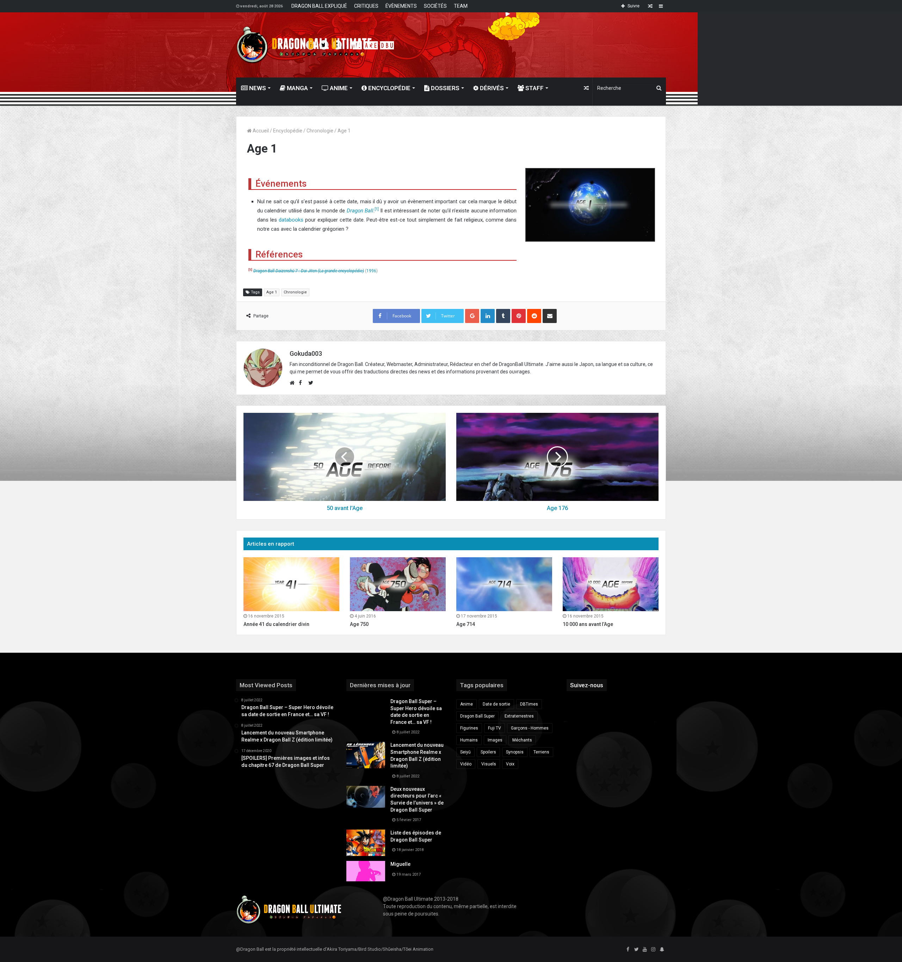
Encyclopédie (388, 88)
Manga (296, 88)
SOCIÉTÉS (435, 6)
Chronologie (320, 131)
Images (495, 740)
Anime (338, 88)
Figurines (469, 728)
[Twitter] (636, 949)
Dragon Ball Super (477, 716)
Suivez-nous (586, 685)
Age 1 (271, 292)
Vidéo (465, 764)
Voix (510, 764)
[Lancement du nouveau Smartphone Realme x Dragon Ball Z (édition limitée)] (365, 755)
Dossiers (444, 88)
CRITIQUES (366, 6)
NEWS (257, 88)
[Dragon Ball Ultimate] (304, 44)
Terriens (541, 752)
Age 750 (359, 624)
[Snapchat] (661, 949)
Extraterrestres (519, 716)
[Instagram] (653, 949)
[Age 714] (504, 584)
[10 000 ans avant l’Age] (611, 584)
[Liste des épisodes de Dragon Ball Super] (365, 843)
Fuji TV (494, 728)
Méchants (522, 740)
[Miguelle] (365, 871)
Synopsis (515, 752)
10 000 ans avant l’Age (588, 624)
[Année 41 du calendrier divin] (291, 584)
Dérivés (491, 88)
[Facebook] (628, 949)
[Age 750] (398, 584)
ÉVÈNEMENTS (401, 6)
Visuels (488, 764)
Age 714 (465, 624)
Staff (534, 88)
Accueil (260, 131)
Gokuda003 (306, 353)
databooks (291, 220)
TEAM (461, 6)
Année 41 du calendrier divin (276, 624)
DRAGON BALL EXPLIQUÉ (319, 6)
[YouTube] (645, 949)
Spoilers (488, 752)
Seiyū (465, 752)
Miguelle (400, 864)
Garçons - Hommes (530, 728)
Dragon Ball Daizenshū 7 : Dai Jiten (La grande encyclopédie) (308, 270)
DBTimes (529, 704)
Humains (469, 740)
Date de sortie (496, 704)
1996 (371, 270)
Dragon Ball (360, 210)
